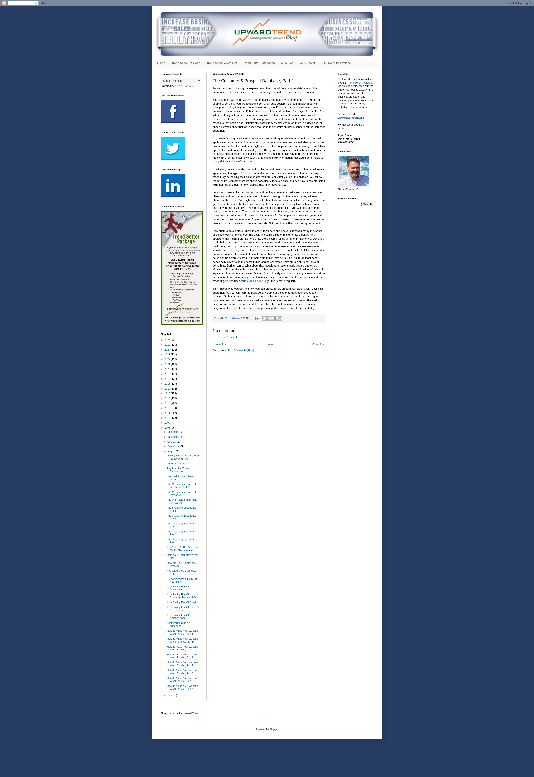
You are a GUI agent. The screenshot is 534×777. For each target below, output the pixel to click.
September (173, 446)
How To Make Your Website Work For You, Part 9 (182, 648)
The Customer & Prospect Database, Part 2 (181, 486)
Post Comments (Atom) (241, 350)
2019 (167, 374)
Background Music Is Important (178, 624)
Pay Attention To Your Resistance (179, 470)
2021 (167, 364)
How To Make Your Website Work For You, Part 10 (182, 640)
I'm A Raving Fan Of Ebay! (181, 602)
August (171, 451)
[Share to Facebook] (276, 318)
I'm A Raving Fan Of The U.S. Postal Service (183, 609)
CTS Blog (287, 62)
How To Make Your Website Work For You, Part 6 (182, 672)
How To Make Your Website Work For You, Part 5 (182, 680)
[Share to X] (272, 318)
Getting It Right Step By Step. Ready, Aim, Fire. (183, 457)
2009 (167, 422)
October (172, 441)
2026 (167, 339)
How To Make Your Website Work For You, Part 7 (182, 664)
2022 (167, 359)
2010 (167, 417)
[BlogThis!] (268, 318)
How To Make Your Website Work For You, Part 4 (182, 687)
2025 (167, 344)
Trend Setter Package (185, 62)
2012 (167, 408)
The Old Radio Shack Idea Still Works (182, 501)
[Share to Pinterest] (280, 318)
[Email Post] (257, 318)
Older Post (318, 344)
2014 (167, 398)
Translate (188, 86)
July (170, 695)
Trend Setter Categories (259, 62)
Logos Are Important (178, 463)
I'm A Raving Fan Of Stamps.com (178, 588)
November (173, 436)
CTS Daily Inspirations (336, 62)
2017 (167, 383)
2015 (167, 393)
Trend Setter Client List (222, 62)
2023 (167, 354)
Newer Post (220, 344)
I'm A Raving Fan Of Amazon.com (178, 617)
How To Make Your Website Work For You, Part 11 (182, 632)
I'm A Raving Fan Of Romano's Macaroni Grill (182, 596)
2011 (167, 413)
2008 (167, 427)
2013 (167, 403)
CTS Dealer (307, 62)
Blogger (274, 729)
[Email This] (264, 318)
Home (161, 62)
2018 (167, 378)
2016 (167, 388)
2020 (167, 369)
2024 (167, 349)
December (173, 431)
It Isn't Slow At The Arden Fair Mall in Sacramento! (183, 549)
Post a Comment (227, 337)
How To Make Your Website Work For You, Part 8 (182, 656)
